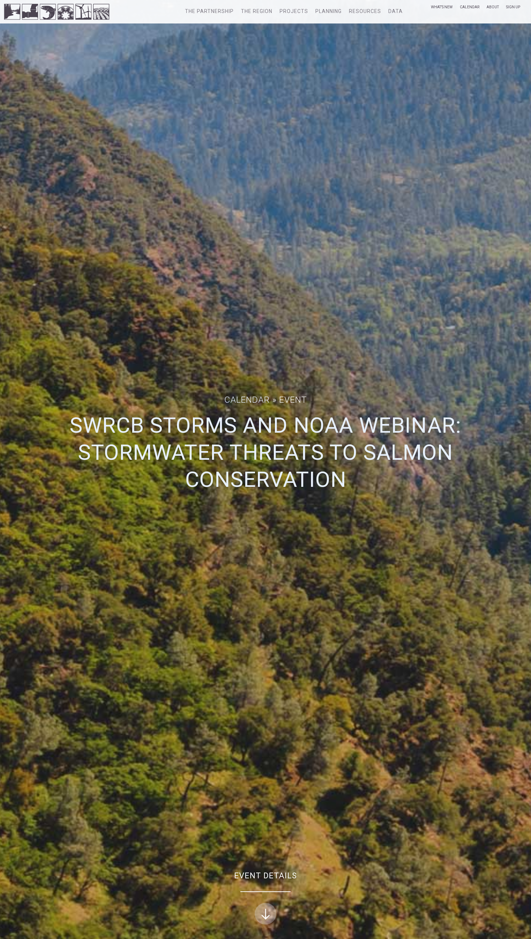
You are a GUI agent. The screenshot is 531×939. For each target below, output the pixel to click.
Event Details (265, 875)
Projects (294, 11)
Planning (328, 11)
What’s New (442, 7)
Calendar (469, 7)
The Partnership (209, 11)
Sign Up (513, 7)
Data (395, 11)
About (493, 7)
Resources (365, 11)
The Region (256, 11)
